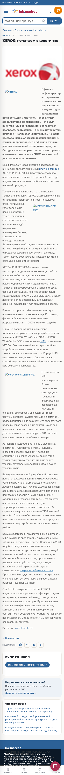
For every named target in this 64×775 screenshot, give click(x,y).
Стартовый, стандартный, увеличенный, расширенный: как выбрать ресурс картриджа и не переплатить (31, 719)
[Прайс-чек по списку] (43, 21)
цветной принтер (49, 169)
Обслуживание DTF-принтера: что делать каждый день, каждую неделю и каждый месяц (31, 729)
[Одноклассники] (41, 645)
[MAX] (34, 645)
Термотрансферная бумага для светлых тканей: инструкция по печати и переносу (28, 710)
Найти (54, 20)
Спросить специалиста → (21, 693)
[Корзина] (58, 10)
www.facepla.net (23, 628)
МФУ (43, 341)
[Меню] (6, 11)
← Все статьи (10, 638)
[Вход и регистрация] (49, 11)
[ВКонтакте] (27, 645)
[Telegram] (20, 645)
